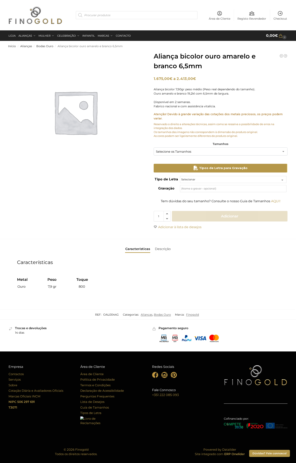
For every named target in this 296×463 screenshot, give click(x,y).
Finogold (192, 314)
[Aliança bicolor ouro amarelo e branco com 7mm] (285, 56)
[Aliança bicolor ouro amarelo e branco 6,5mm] (281, 56)
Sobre (13, 385)
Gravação (166, 188)
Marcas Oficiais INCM (24, 396)
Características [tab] (137, 249)
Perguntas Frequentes (97, 396)
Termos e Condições (95, 385)
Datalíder (229, 449)
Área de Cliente (219, 18)
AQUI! (275, 201)
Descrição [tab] (163, 249)
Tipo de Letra (166, 179)
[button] (276, 36)
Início (12, 46)
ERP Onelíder (234, 454)
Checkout (280, 18)
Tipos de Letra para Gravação (223, 168)
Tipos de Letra (90, 413)
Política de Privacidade (97, 379)
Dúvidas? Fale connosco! (269, 453)
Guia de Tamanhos (94, 407)
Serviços (15, 379)
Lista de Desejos (92, 402)
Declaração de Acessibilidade (102, 391)
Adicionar (229, 216)
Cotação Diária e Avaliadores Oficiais (36, 391)
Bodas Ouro (44, 46)
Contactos (16, 374)
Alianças (26, 46)
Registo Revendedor (251, 18)
